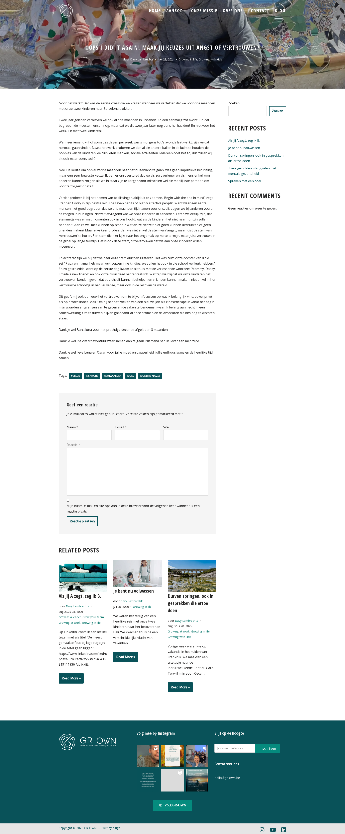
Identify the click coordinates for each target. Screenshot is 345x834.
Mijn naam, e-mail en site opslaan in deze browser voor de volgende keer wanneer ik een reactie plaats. (133, 508)
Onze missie (204, 10)
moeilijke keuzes (150, 375)
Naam (72, 427)
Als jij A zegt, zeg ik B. (80, 596)
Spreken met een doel (244, 181)
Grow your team (93, 617)
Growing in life (187, 59)
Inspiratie (92, 375)
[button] (184, 10)
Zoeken (234, 103)
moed (130, 375)
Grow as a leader (70, 617)
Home (155, 10)
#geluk (75, 375)
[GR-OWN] (66, 11)
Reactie (73, 445)
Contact (260, 10)
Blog (280, 10)
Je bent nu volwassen (133, 590)
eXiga (117, 828)
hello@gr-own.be (227, 778)
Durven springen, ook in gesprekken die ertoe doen (190, 603)
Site (166, 427)
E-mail (121, 427)
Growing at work (69, 623)
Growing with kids (210, 59)
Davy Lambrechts (141, 59)
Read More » (70, 680)
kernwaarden (112, 375)
